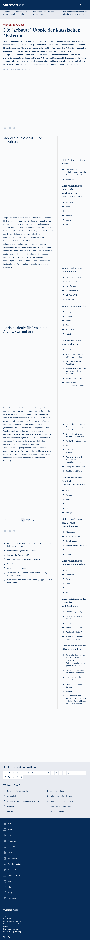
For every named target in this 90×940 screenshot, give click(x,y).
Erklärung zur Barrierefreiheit (13, 924)
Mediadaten (7, 926)
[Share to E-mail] (5, 128)
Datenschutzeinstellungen (12, 921)
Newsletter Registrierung (12, 932)
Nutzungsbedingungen (11, 929)
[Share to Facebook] (10, 128)
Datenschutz (7, 918)
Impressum (7, 916)
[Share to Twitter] (14, 128)
